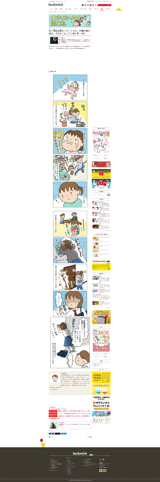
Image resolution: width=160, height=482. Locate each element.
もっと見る (108, 307)
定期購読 (105, 158)
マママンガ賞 (62, 430)
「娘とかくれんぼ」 (80, 377)
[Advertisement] (70, 60)
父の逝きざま (67, 381)
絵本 (56, 8)
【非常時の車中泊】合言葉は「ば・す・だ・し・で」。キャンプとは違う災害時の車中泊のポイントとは (104, 227)
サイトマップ (53, 470)
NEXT (51, 436)
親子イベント (87, 465)
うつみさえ (56, 430)
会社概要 (53, 465)
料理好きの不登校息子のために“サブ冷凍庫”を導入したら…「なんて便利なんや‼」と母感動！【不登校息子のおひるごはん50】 (104, 215)
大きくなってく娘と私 (62, 11)
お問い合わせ (96, 365)
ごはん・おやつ (68, 8)
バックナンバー (96, 158)
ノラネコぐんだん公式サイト (90, 464)
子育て (61, 8)
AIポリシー (53, 468)
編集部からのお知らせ (98, 364)
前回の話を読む (52, 413)
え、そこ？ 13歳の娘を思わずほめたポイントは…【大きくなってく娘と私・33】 (74, 413)
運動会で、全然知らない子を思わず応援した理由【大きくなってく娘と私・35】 (74, 411)
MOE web (87, 460)
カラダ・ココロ (83, 8)
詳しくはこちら (96, 353)
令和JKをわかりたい (76, 381)
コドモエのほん (98, 1)
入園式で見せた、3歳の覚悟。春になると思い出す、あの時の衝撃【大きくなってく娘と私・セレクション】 (74, 416)
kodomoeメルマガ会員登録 (104, 5)
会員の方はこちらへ (55, 462)
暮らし (90, 8)
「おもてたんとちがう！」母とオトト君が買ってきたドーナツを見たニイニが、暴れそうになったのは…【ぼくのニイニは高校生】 (104, 221)
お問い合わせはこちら (107, 1)
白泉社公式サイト (88, 462)
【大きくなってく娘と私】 (55, 409)
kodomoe (51, 11)
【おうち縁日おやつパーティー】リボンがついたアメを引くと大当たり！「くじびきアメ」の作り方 (104, 304)
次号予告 (105, 155)
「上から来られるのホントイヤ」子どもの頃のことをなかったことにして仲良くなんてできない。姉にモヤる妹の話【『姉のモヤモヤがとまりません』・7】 (104, 298)
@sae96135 (54, 389)
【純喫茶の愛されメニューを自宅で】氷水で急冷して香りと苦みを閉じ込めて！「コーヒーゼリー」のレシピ (104, 291)
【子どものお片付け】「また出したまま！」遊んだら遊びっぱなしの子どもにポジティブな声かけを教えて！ (104, 286)
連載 (102, 8)
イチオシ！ (107, 8)
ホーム (51, 8)
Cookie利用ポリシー (55, 467)
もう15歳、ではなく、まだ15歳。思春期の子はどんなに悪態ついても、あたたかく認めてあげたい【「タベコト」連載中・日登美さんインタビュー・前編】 (104, 280)
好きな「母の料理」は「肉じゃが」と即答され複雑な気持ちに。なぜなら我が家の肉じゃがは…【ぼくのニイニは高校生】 (104, 204)
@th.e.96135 (58, 387)
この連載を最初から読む (54, 418)
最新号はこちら (96, 155)
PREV (88, 436)
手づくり (96, 8)
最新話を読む (53, 416)
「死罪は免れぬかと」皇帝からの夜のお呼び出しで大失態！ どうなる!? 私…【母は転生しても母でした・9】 (104, 210)
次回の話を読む (52, 411)
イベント (76, 8)
